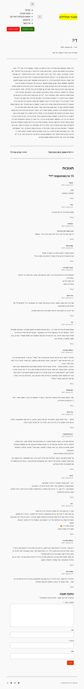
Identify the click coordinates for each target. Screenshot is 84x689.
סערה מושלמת (28, 29)
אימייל (71, 640)
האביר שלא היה (68, 267)
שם (72, 630)
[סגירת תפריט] (32, 4)
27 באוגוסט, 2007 (67, 574)
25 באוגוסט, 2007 (67, 185)
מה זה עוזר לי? (15, 152)
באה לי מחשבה (63, 53)
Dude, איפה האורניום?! (57, 152)
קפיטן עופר (69, 246)
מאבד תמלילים (68, 17)
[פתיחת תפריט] (40, 17)
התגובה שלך (68, 602)
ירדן (71, 503)
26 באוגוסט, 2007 (67, 543)
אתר (72, 651)
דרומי (71, 475)
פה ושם (55, 53)
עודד (71, 205)
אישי (69, 53)
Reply (72, 198)
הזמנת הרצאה (13, 29)
